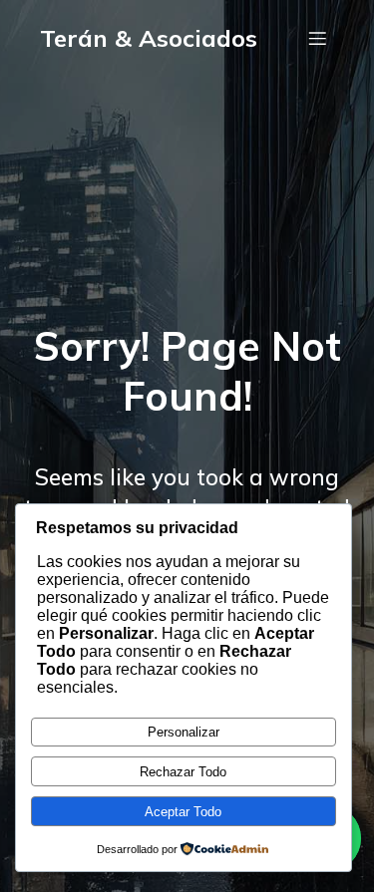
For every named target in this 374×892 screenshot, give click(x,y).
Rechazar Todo (183, 771)
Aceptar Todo (183, 811)
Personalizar (183, 732)
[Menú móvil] (317, 38)
